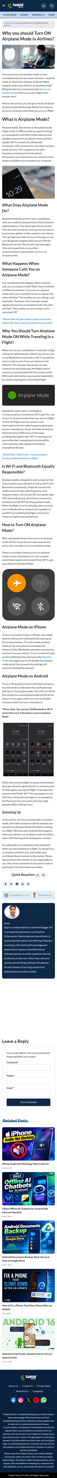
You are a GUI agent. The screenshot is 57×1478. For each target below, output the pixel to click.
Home (6, 23)
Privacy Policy (43, 1386)
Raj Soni (49, 895)
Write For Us (22, 1391)
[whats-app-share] (22, 884)
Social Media (10, 15)
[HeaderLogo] (15, 5)
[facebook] (5, 884)
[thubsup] (37, 875)
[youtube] (36, 1399)
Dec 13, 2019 (24, 895)
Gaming (24, 15)
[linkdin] (17, 884)
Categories (38, 1391)
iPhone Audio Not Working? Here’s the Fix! (25, 1163)
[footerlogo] (28, 1377)
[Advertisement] (28, 1010)
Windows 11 (38, 15)
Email (10, 1087)
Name (11, 1075)
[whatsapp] (43, 1399)
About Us (13, 1386)
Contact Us (27, 1386)
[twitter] (11, 884)
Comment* (13, 1062)
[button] (44, 6)
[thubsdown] (43, 875)
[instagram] (21, 1399)
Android (13, 23)
